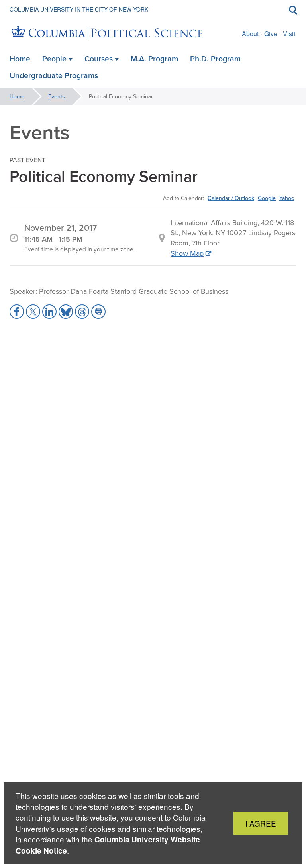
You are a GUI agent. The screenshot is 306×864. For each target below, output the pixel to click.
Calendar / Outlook (231, 198)
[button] (17, 311)
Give (270, 33)
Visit (289, 33)
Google (267, 198)
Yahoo (286, 198)
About (250, 33)
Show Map (187, 253)
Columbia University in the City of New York (79, 9)
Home (17, 96)
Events (56, 96)
